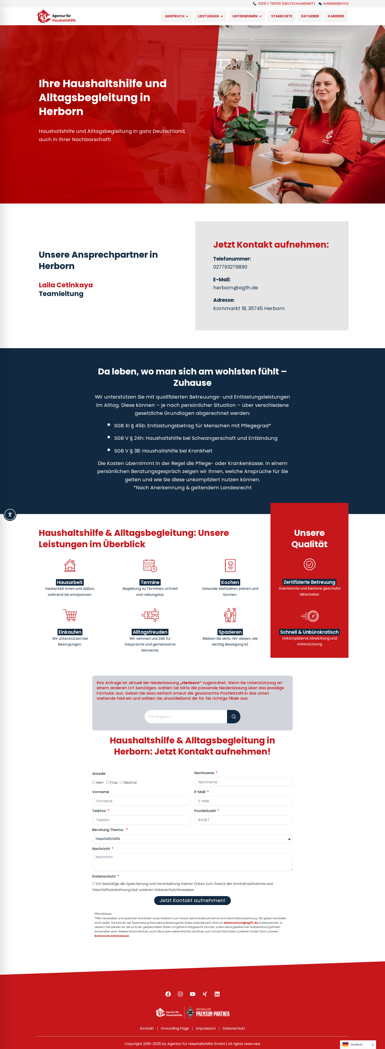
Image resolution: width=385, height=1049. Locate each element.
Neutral (130, 782)
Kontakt (147, 1028)
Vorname (100, 792)
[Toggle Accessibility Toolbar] (10, 514)
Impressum (206, 1028)
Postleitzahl (205, 811)
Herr (100, 782)
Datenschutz (104, 876)
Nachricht (101, 849)
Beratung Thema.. (108, 830)
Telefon (99, 811)
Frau (114, 782)
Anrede (98, 773)
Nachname (204, 773)
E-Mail (200, 792)
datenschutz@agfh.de (241, 923)
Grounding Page (175, 1028)
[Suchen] (233, 716)
